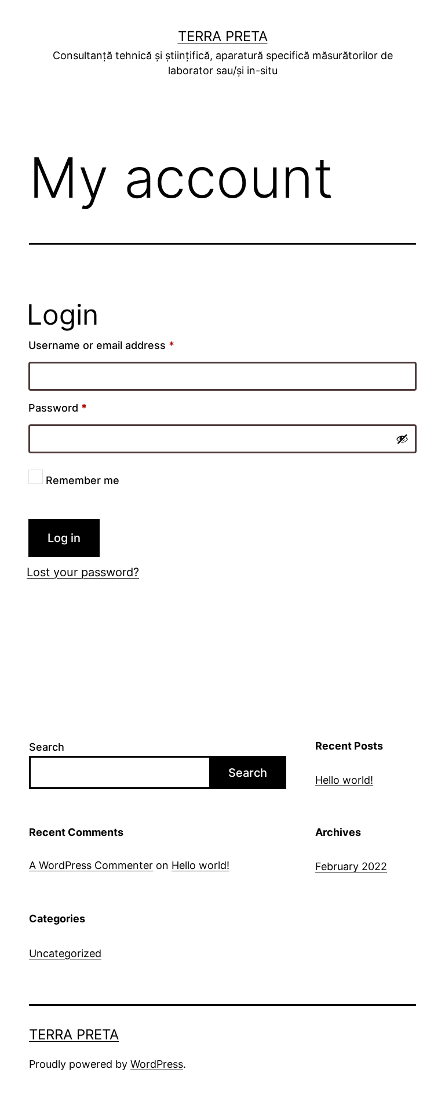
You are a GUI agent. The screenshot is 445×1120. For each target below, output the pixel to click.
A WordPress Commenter (91, 865)
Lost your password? (83, 572)
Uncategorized (65, 953)
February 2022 (351, 866)
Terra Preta (223, 36)
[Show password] (402, 438)
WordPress (156, 1064)
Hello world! (344, 780)
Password (80, 407)
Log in (64, 538)
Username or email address (123, 345)
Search (46, 747)
